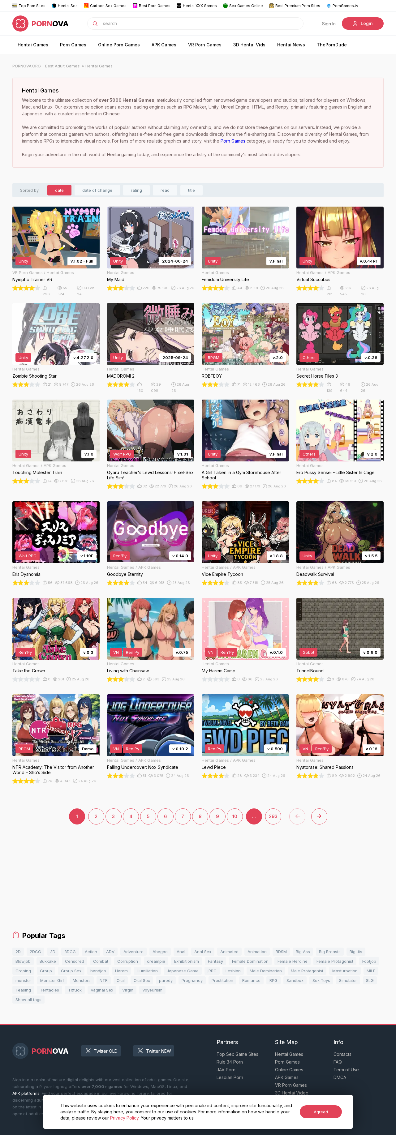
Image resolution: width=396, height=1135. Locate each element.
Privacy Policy (124, 1117)
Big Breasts (330, 951)
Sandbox (294, 980)
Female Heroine (293, 961)
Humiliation (147, 970)
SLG (370, 980)
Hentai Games (33, 44)
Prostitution (222, 980)
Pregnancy (192, 980)
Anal (181, 951)
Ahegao (160, 951)
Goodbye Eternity (125, 574)
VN (116, 652)
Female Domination (250, 961)
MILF (371, 970)
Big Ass (303, 951)
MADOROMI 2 (121, 376)
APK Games (164, 44)
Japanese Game (183, 970)
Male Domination (266, 970)
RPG (273, 980)
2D (18, 951)
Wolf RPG (122, 454)
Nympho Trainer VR (32, 279)
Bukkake (48, 961)
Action (91, 951)
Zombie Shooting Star (34, 376)
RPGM (213, 357)
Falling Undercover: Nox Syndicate (142, 767)
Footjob (369, 961)
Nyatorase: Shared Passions (325, 767)
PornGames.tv (345, 5)
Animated (229, 951)
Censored (74, 961)
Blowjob (23, 961)
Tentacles (49, 989)
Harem (121, 970)
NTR (104, 980)
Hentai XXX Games (200, 5)
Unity (23, 261)
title (191, 190)
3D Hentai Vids (249, 44)
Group (46, 970)
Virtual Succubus (313, 279)
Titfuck (75, 989)
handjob (98, 970)
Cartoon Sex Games (108, 5)
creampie (156, 961)
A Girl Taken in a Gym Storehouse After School (241, 475)
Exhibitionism (186, 961)
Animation (257, 951)
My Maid (115, 279)
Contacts (342, 1054)
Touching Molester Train (37, 472)
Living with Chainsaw (128, 670)
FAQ (338, 1061)
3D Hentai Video (291, 1092)
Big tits (356, 951)
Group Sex (71, 970)
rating (136, 190)
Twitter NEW (158, 1051)
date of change (97, 190)
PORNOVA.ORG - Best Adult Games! (46, 65)
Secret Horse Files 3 (317, 376)
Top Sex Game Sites (237, 1054)
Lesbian (233, 970)
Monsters (82, 980)
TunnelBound (310, 670)
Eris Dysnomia (26, 574)
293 (273, 816)
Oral (121, 980)
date (59, 190)
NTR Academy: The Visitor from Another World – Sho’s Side (53, 770)
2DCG (35, 951)
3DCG (70, 951)
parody (166, 980)
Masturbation (345, 970)
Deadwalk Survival (315, 574)
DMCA (340, 1077)
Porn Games (73, 44)
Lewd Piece (214, 767)
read (165, 190)
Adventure (133, 951)
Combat (100, 961)
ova (50, 23)
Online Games (289, 1069)
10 (234, 816)
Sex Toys (321, 980)
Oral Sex (142, 980)
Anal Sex (202, 951)
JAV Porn (226, 1069)
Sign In (329, 23)
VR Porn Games (205, 44)
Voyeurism (152, 989)
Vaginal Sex (102, 989)
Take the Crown (28, 670)
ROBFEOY (212, 376)
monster (23, 980)
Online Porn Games (119, 44)
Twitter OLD (106, 1051)
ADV (110, 951)
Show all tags (28, 999)
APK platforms (26, 1093)
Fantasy (215, 961)
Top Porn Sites (32, 5)
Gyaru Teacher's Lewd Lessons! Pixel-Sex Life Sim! (150, 475)
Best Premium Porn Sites (297, 5)
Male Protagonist (307, 970)
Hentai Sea (68, 5)
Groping (23, 970)
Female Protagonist (334, 961)
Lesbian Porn (230, 1077)
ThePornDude (332, 44)
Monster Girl (52, 980)
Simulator (348, 980)
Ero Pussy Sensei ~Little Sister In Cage (335, 472)
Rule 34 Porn (230, 1061)
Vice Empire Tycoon (222, 574)
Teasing (23, 989)
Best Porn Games (154, 5)
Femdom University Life (225, 279)
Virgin (127, 989)
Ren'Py (120, 555)
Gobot (308, 652)
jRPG (212, 970)
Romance (251, 980)
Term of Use (346, 1069)
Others (309, 357)
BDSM (281, 951)
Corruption (127, 961)
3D (52, 951)
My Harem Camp (218, 670)
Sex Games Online (246, 5)
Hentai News (291, 44)
